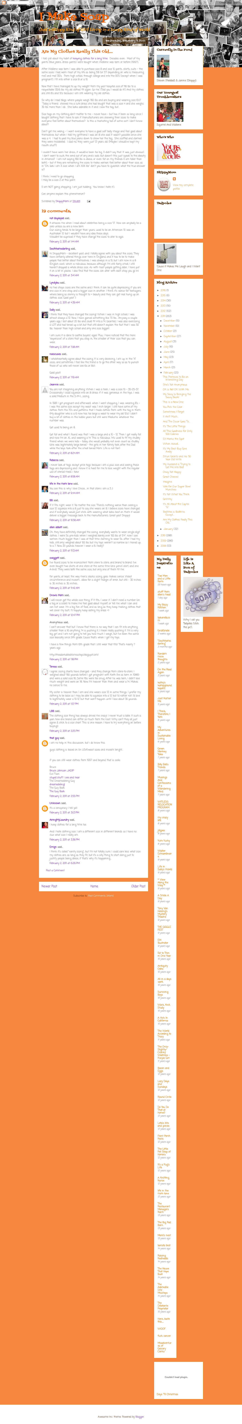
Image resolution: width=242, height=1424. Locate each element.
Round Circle (164, 1097)
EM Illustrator (163, 941)
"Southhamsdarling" (164, 642)
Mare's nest (164, 1235)
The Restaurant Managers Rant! (164, 1208)
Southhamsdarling (60, 249)
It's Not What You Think (176, 494)
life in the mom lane (61, 484)
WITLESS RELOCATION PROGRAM (165, 804)
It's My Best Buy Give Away (175, 450)
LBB (52, 711)
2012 (163, 311)
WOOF (161, 1329)
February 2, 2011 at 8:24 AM (65, 453)
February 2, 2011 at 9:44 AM (65, 493)
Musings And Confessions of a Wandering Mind (164, 785)
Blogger (140, 1417)
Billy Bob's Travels (163, 766)
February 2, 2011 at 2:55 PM (64, 796)
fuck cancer (164, 1336)
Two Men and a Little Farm (164, 579)
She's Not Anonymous (175, 385)
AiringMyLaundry (59, 820)
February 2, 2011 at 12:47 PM (65, 615)
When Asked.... (171, 444)
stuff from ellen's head (164, 593)
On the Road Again (164, 671)
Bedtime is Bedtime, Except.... (174, 513)
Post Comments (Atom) (101, 896)
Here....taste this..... (164, 1320)
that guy (54, 738)
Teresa (53, 667)
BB (51, 500)
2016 (164, 290)
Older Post (138, 886)
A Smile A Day (163, 897)
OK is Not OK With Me (176, 390)
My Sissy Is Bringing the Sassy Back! (177, 396)
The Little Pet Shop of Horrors (164, 1152)
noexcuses (55, 354)
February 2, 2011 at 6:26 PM (65, 863)
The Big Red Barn (164, 1224)
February (169, 373)
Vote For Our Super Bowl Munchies (176, 488)
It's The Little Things (174, 426)
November (170, 326)
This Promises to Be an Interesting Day (175, 378)
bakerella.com (164, 619)
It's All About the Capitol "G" (176, 505)
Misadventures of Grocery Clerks (164, 1347)
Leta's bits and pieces (163, 1124)
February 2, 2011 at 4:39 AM (65, 303)
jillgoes (161, 831)
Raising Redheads (163, 1257)
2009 (164, 541)
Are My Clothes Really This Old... (177, 521)
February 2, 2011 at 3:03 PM (64, 813)
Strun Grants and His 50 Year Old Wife (177, 458)
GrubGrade (163, 631)
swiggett (54, 558)
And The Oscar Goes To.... (176, 422)
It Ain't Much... (170, 417)
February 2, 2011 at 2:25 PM (64, 731)
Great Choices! (171, 477)
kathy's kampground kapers (165, 685)
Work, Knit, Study (164, 1006)
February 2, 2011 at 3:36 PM (65, 840)
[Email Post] (88, 201)
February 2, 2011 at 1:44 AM (64, 242)
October (168, 331)
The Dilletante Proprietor (163, 1306)
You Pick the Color (172, 407)
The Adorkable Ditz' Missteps (163, 1289)
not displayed (57, 218)
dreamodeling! (57, 784)
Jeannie (54, 385)
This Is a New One (173, 402)
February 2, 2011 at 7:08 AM (64, 347)
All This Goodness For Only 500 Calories (177, 432)
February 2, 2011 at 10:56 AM (65, 520)
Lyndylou (54, 283)
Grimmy (167, 499)
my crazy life (163, 819)
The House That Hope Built (163, 1271)
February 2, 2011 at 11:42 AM (65, 588)
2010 (163, 535)
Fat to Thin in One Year (164, 954)
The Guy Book (57, 791)
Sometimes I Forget (173, 412)
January (169, 529)
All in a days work (164, 980)
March (167, 368)
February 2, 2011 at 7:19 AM (64, 378)
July (166, 347)
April (167, 362)
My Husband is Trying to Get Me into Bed (176, 466)
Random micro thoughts (162, 656)
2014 (163, 301)
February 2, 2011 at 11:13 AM (64, 551)
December (170, 321)
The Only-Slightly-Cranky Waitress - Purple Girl (164, 1052)
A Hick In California (163, 1019)
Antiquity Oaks (163, 967)
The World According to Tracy (164, 1034)
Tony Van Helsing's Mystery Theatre (163, 913)
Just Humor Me (164, 700)
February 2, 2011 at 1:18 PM (64, 659)
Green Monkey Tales (162, 751)
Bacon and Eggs (163, 1069)
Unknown (55, 803)
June (167, 352)
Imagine (167, 482)
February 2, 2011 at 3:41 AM (64, 276)
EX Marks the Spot (173, 439)
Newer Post (49, 886)
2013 (163, 306)
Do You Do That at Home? (163, 1110)
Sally (52, 310)
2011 (163, 316)
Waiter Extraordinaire (165, 854)
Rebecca (54, 460)
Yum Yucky (164, 841)
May (166, 357)
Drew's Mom (57, 595)
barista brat (164, 1245)
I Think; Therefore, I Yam (164, 714)
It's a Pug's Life (164, 1166)
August (168, 342)
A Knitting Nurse (163, 1179)
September (170, 336)
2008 (164, 546)
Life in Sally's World (165, 868)
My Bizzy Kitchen (163, 606)
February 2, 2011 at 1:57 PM (64, 704)
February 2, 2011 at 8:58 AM (65, 477)
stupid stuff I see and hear (65, 778)
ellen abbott (56, 527)
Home (94, 886)
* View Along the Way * (163, 882)
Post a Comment (55, 871)
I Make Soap (74, 17)
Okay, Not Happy (172, 472)
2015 (163, 296)
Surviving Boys (163, 993)
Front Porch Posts (164, 1137)
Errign (53, 847)
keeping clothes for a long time (90, 59)
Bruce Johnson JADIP (62, 771)
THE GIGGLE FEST (164, 928)
